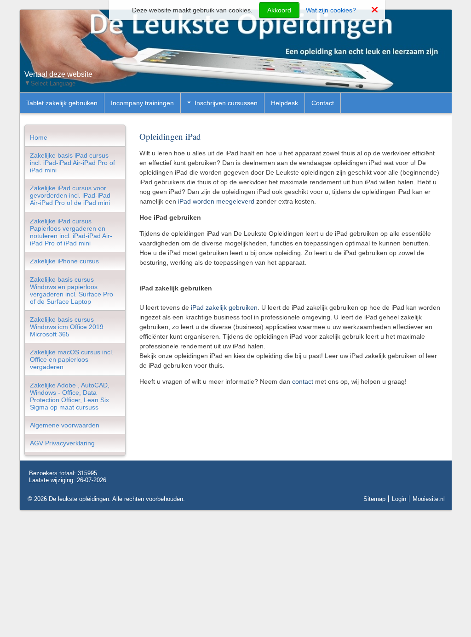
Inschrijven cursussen (226, 103)
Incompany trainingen (142, 103)
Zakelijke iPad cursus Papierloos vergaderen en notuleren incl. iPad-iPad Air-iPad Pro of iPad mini (71, 232)
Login (399, 498)
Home (38, 137)
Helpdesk (284, 103)
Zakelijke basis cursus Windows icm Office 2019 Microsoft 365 (66, 327)
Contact (322, 103)
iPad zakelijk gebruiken (224, 307)
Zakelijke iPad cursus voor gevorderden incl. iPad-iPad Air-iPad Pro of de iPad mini (70, 195)
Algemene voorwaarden (64, 425)
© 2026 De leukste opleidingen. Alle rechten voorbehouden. (106, 498)
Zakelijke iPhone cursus (64, 261)
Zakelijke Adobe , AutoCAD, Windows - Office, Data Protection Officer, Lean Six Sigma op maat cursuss (69, 396)
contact (302, 381)
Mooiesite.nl (429, 498)
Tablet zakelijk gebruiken (62, 103)
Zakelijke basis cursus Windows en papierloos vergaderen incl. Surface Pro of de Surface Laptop (71, 290)
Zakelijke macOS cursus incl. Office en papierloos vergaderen (72, 359)
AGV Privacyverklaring (62, 443)
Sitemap (374, 498)
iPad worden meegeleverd (216, 201)
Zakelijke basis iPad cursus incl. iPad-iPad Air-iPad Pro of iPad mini (72, 163)
